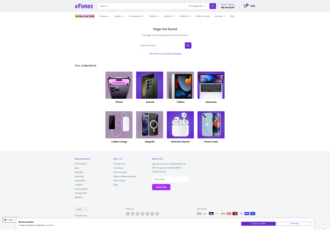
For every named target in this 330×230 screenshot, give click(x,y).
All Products (81, 163)
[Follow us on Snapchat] (157, 214)
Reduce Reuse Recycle (124, 176)
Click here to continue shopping (165, 53)
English (79, 209)
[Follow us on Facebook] (128, 214)
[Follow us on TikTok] (147, 214)
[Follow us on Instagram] (137, 214)
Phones (103, 16)
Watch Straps (203, 16)
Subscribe (161, 187)
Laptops (168, 16)
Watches (184, 16)
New (77, 168)
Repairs (118, 16)
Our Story (118, 168)
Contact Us (119, 163)
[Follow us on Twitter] (132, 214)
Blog (115, 184)
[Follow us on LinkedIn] (152, 214)
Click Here (49, 225)
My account (227, 7)
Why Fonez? (119, 180)
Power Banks (81, 188)
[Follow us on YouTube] (142, 214)
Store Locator (120, 172)
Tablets (152, 16)
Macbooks (80, 180)
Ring (232, 16)
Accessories (135, 16)
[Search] (212, 6)
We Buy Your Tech (84, 16)
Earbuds (218, 16)
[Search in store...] (188, 45)
